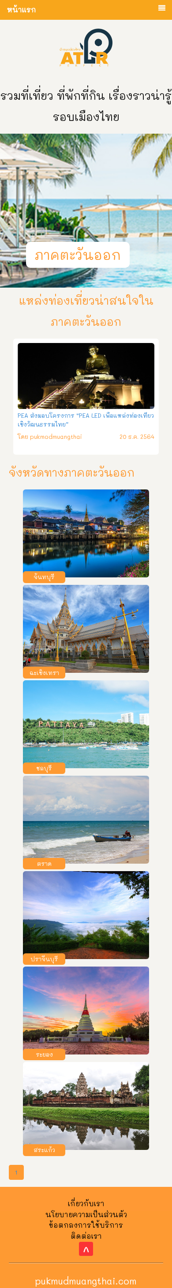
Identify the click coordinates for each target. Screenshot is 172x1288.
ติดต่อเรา (86, 1236)
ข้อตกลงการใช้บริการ (86, 1225)
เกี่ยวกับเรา (86, 1203)
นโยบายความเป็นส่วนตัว (86, 1214)
